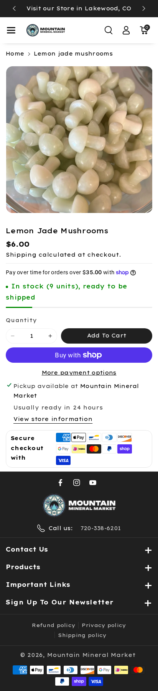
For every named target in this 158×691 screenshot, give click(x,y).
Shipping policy (82, 635)
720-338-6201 (101, 528)
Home (15, 53)
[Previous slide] (14, 8)
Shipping (21, 254)
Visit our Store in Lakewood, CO (78, 8)
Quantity (21, 320)
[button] (11, 30)
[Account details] (126, 30)
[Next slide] (143, 8)
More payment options (79, 372)
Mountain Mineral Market (91, 655)
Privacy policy (104, 625)
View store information (52, 419)
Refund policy (53, 625)
